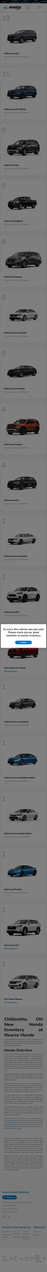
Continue (23, 642)
